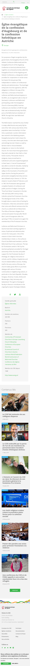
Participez (18, 628)
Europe (6, 45)
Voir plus (15, 590)
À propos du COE (6, 628)
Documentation (20, 631)
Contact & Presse (20, 634)
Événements (5, 636)
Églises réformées (10, 304)
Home (2, 14)
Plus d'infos (9, 660)
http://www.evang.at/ (11, 375)
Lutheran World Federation (13, 354)
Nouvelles (4, 634)
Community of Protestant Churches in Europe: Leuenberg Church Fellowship (15, 339)
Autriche (7, 310)
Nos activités (5, 639)
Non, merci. (15, 663)
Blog (17, 636)
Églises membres (9, 14)
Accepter (5, 663)
